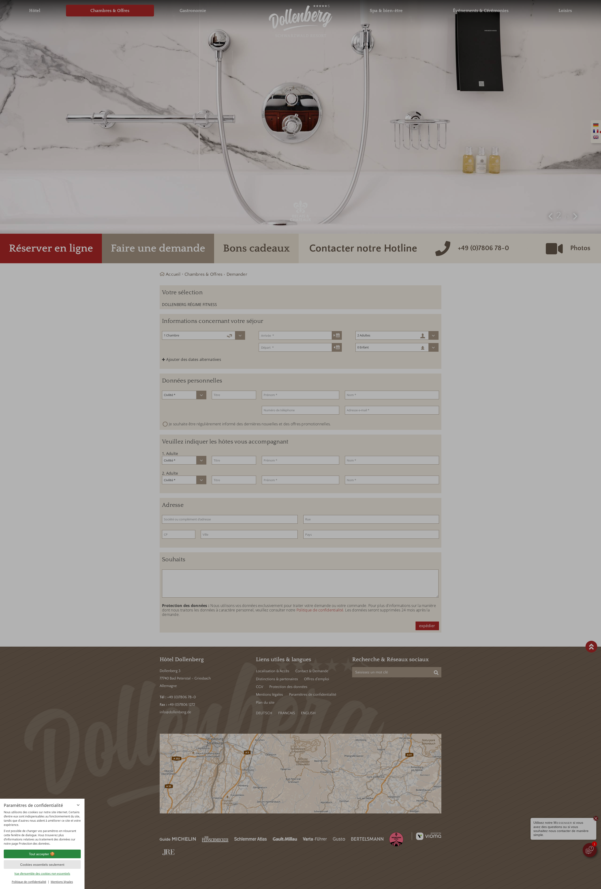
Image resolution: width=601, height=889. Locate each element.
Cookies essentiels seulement (42, 864)
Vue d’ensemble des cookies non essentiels (42, 874)
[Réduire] (78, 805)
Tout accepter (39, 854)
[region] (42, 828)
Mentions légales (62, 882)
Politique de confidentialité (29, 882)
